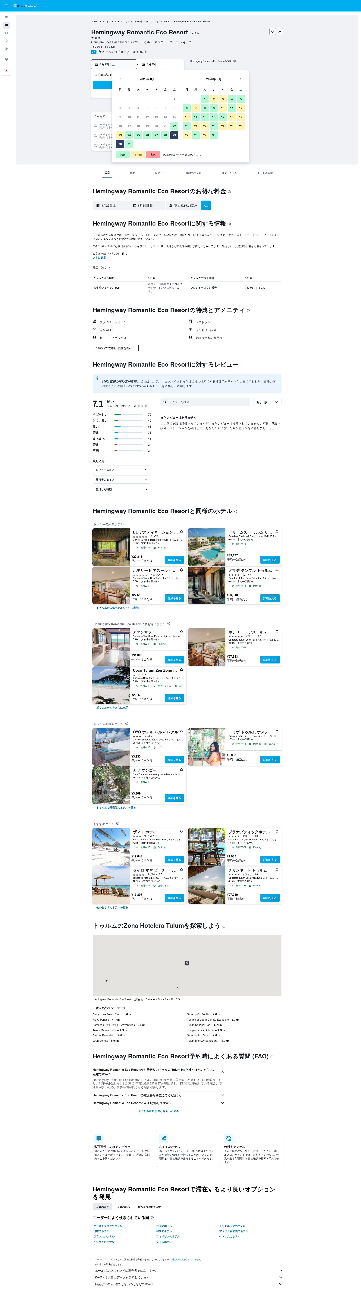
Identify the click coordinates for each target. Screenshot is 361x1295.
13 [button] (156, 117)
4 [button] (138, 108)
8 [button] (174, 108)
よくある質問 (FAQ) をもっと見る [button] (158, 1111)
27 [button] (156, 135)
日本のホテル (101, 1231)
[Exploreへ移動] (6, 49)
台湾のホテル (164, 1226)
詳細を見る (174, 560)
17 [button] (129, 126)
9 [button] (120, 117)
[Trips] (6, 59)
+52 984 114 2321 (103, 46)
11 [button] (138, 117)
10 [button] (129, 117)
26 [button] (147, 135)
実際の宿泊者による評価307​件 (126, 52)
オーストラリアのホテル (107, 1226)
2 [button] (120, 108)
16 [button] (120, 126)
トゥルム (158, 21)
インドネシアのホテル (232, 1226)
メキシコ (106, 21)
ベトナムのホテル (229, 1236)
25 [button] (138, 135)
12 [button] (147, 117)
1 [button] (174, 99)
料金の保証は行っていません (186, 1259)
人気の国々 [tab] (102, 1207)
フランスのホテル (104, 1236)
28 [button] (165, 135)
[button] (6, 6)
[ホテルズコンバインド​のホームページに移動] (25, 5)
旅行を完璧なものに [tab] (150, 1207)
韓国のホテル (164, 1231)
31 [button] (129, 144)
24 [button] (129, 135)
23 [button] (120, 135)
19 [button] (147, 126)
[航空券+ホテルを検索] (6, 41)
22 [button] (174, 126)
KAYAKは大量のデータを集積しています (122, 1277)
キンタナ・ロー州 (133, 21)
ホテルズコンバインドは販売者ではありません (126, 1270)
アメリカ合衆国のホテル (233, 1231)
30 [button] (120, 144)
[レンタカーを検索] (6, 33)
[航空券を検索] (6, 17)
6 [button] (156, 108)
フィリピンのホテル (168, 1236)
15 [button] (174, 117)
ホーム (94, 21)
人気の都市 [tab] (123, 1207)
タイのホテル (164, 1241)
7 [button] (165, 108)
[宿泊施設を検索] (6, 25)
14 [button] (165, 117)
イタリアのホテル (104, 1241)
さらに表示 (99, 257)
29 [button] (174, 135)
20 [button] (156, 126)
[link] (117, 607)
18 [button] (138, 126)
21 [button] (165, 126)
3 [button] (129, 108)
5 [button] (147, 108)
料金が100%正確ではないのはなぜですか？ (124, 1284)
